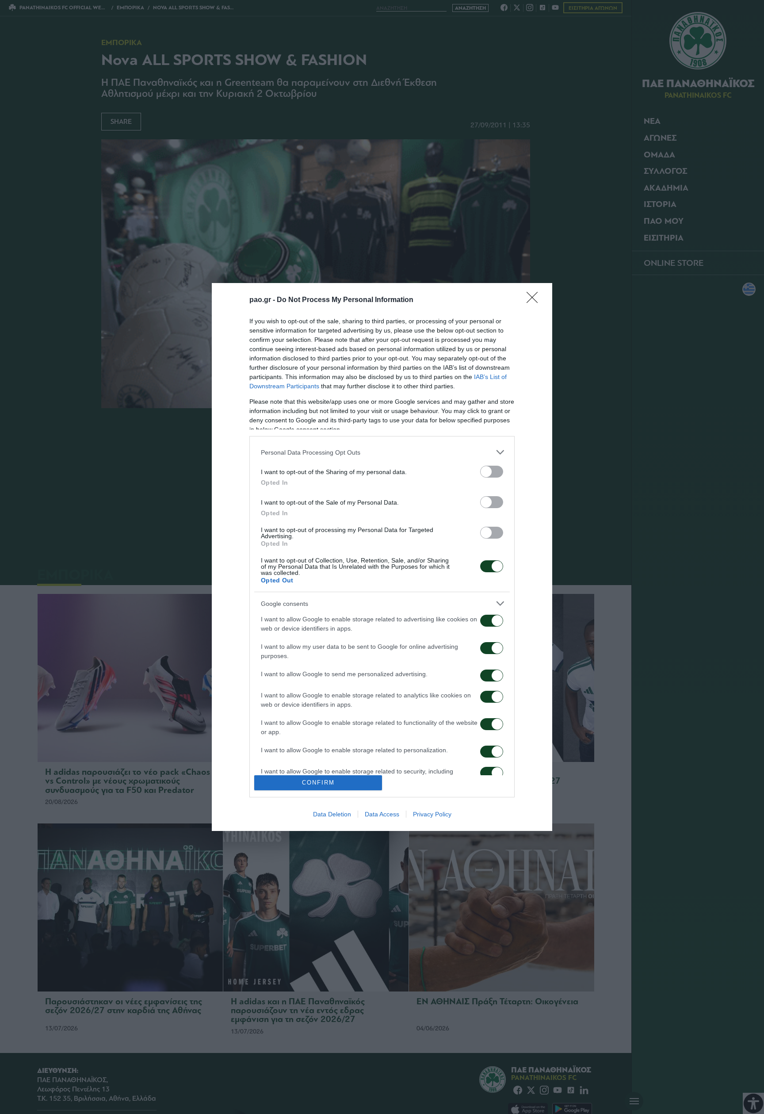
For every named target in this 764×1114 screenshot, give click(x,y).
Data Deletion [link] (332, 814)
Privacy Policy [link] (432, 814)
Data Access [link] (382, 814)
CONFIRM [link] (318, 782)
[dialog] (382, 557)
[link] (535, 300)
